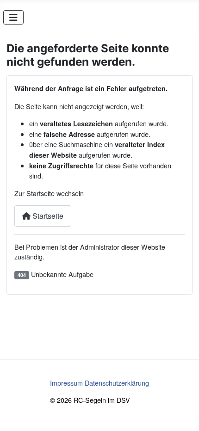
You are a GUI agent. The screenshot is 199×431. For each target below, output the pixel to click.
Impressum (66, 383)
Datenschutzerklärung (117, 383)
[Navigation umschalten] (13, 17)
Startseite (47, 215)
